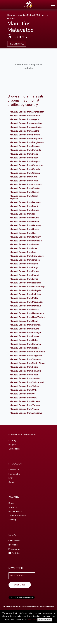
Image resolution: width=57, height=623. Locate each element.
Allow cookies (45, 619)
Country (11, 15)
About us (13, 507)
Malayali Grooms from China (24, 180)
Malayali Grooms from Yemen (24, 408)
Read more (32, 619)
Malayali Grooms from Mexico (24, 309)
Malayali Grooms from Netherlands (27, 313)
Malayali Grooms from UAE (23, 389)
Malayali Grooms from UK (22, 393)
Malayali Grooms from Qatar (24, 340)
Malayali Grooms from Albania (25, 115)
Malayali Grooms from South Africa (27, 363)
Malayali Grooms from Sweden (25, 378)
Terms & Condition (17, 515)
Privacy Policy (15, 511)
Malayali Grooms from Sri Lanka (25, 370)
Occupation (14, 448)
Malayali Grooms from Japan (24, 263)
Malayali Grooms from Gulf (23, 233)
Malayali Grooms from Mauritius (25, 305)
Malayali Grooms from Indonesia (26, 240)
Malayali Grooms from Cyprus (24, 191)
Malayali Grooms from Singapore (26, 355)
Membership (14, 474)
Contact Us (14, 469)
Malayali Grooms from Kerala (24, 271)
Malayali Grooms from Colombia (25, 184)
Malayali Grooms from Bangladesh (27, 142)
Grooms (11, 18)
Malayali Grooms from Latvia (24, 278)
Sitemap (12, 519)
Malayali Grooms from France (24, 221)
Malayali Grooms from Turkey (24, 386)
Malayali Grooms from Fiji (22, 213)
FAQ (11, 478)
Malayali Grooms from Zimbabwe (26, 412)
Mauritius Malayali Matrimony (32, 15)
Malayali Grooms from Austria (24, 130)
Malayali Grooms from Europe (24, 210)
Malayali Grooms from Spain (24, 366)
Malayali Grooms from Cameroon (26, 165)
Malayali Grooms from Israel (24, 248)
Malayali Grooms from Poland (24, 328)
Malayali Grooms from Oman (24, 320)
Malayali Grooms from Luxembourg (27, 286)
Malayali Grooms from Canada (25, 169)
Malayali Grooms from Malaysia (25, 290)
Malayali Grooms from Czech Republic (24, 197)
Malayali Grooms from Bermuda (25, 149)
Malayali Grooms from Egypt (24, 206)
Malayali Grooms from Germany (25, 225)
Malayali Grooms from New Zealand (27, 317)
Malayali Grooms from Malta (24, 297)
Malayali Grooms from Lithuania (25, 282)
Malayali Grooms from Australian (26, 127)
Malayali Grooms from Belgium (25, 146)
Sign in (12, 482)
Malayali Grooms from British (24, 157)
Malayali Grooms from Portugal (25, 332)
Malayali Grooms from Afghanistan (27, 111)
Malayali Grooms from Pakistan (25, 324)
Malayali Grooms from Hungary (25, 236)
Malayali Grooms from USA (23, 397)
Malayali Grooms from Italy (23, 252)
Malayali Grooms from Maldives (25, 294)
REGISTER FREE (16, 43)
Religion (12, 444)
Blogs (11, 503)
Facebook (16, 540)
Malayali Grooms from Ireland (24, 244)
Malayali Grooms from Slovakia (25, 359)
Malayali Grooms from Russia (24, 347)
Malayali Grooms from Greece (24, 229)
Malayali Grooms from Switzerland (27, 382)
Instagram (15, 549)
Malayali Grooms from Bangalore (26, 138)
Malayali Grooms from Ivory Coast (26, 255)
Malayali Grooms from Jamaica (25, 259)
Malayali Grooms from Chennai (25, 172)
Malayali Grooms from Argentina (26, 123)
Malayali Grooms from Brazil (24, 153)
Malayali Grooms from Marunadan (26, 301)
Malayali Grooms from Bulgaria (25, 161)
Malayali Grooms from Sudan (24, 374)
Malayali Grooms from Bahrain (25, 134)
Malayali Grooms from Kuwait (24, 275)
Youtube (15, 553)
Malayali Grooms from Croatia (25, 188)
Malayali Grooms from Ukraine (25, 401)
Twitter (14, 544)
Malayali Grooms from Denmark (25, 202)
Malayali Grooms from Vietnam (25, 405)
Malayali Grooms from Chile (23, 176)
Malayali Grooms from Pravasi (24, 336)
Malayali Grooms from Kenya (24, 267)
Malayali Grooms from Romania (25, 343)
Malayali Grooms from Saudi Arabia (27, 351)
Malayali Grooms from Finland (24, 217)
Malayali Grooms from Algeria (24, 119)
